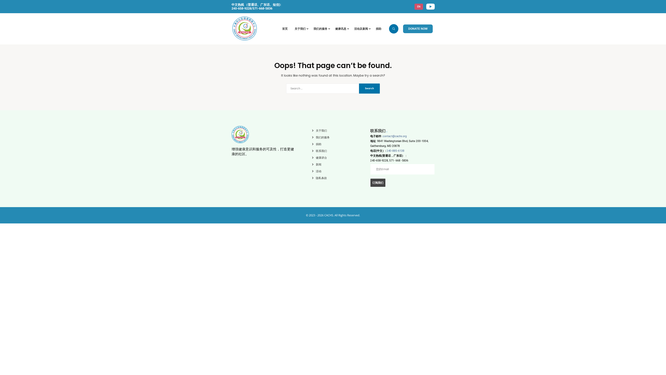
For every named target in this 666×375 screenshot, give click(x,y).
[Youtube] (430, 7)
